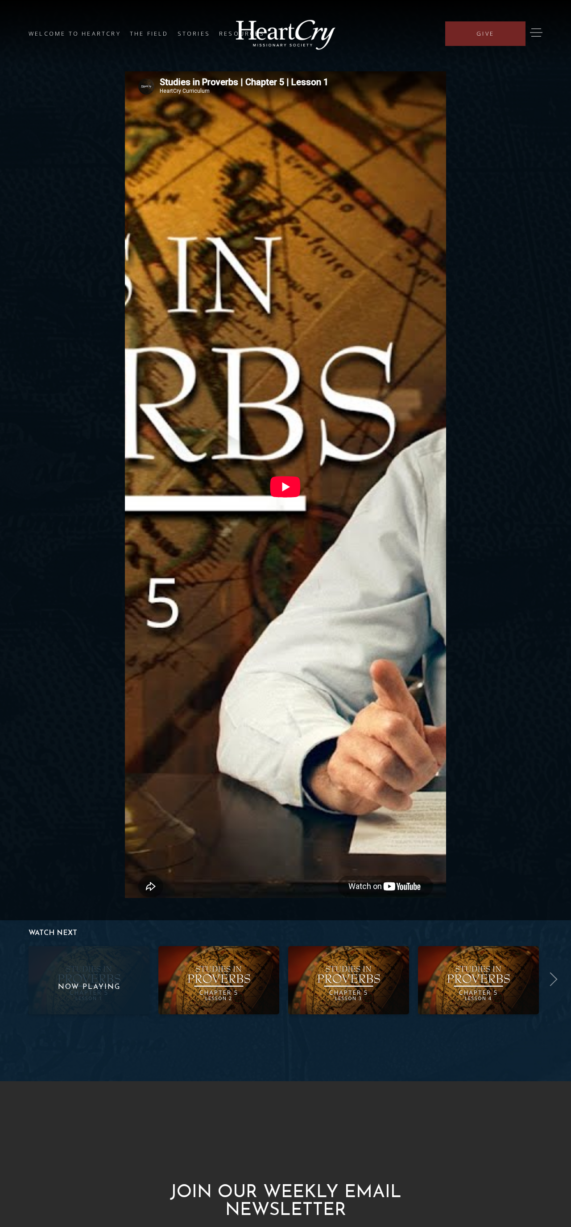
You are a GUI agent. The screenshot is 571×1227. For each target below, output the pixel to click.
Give (485, 33)
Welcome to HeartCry (75, 33)
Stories (194, 33)
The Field (149, 33)
